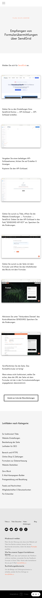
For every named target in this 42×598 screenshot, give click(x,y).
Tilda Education (16, 521)
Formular (34, 547)
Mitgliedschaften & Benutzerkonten (16, 490)
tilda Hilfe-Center (21, 18)
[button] (35, 594)
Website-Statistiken (10, 465)
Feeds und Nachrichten (11, 486)
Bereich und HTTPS (10, 452)
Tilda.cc (7, 521)
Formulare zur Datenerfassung (14, 461)
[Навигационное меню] (3, 3)
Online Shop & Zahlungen (12, 456)
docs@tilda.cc (9, 574)
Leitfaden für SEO (9, 446)
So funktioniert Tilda (10, 434)
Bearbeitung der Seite (11, 442)
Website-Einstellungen (11, 438)
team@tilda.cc (21, 563)
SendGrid (22, 65)
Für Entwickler (7, 494)
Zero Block (6, 471)
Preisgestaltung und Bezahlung (14, 479)
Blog (35, 521)
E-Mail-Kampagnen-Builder (13, 475)
